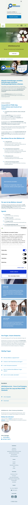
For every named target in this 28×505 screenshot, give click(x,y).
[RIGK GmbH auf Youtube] (12, 497)
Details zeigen (21, 267)
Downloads (6, 400)
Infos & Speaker (7, 396)
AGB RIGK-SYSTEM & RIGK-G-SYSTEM (14, 451)
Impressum (14, 448)
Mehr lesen (14, 53)
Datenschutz (14, 449)
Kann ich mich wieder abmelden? (11, 374)
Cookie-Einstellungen (14, 456)
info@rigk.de (14, 490)
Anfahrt (14, 463)
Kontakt (14, 461)
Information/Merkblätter (14, 477)
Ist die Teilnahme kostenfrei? (10, 365)
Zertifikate (14, 482)
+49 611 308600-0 (14, 488)
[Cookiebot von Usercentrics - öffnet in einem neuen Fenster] (21, 228)
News (14, 466)
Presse (14, 468)
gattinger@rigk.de (6, 439)
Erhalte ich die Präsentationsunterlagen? (13, 361)
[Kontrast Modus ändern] (25, 25)
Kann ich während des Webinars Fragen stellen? (13, 370)
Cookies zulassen (14, 271)
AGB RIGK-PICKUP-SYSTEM (14, 453)
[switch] (25, 254)
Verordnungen (14, 480)
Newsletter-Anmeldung (14, 465)
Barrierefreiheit (14, 454)
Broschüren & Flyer (14, 474)
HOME (3, 59)
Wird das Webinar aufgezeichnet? (11, 357)
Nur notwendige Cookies (14, 276)
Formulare (14, 475)
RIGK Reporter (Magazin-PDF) (14, 478)
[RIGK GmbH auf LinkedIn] (15, 497)
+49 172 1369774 (6, 437)
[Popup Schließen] (21, 1)
